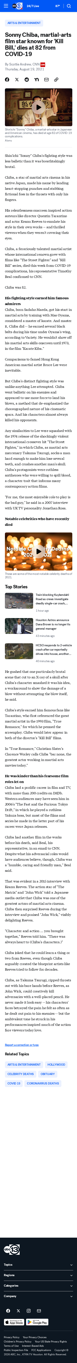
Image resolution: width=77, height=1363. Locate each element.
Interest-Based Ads (33, 1346)
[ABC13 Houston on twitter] (18, 1311)
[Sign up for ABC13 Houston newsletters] (39, 1311)
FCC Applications (41, 1350)
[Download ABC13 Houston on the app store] (14, 1322)
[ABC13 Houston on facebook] (8, 1311)
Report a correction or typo (22, 1045)
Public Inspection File (16, 1350)
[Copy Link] (56, 79)
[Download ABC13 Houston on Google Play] (37, 1322)
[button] (5, 5)
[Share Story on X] (17, 79)
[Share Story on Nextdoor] (36, 79)
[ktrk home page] (12, 1249)
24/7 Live (33, 6)
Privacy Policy (11, 1337)
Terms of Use (11, 1346)
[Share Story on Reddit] (26, 79)
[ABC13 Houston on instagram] (28, 1311)
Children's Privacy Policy (17, 1341)
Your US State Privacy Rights (51, 1341)
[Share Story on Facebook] (7, 79)
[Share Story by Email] (46, 79)
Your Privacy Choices (35, 1337)
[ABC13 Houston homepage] (17, 6)
